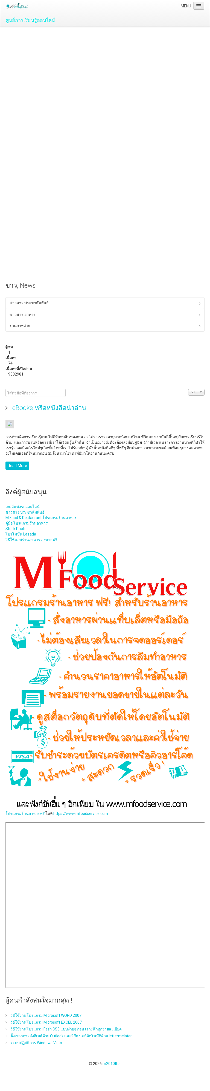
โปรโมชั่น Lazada (20, 534)
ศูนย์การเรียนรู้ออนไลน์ (30, 20)
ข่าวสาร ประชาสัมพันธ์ (29, 303)
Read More (17, 465)
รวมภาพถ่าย (20, 325)
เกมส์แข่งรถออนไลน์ (22, 507)
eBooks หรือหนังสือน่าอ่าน (48, 408)
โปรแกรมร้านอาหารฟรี (25, 813)
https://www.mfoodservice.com (80, 813)
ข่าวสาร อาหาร (23, 314)
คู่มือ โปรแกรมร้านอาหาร (26, 523)
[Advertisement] (105, 68)
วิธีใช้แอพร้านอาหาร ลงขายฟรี (31, 539)
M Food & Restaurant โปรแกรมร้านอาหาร (41, 518)
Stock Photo (16, 528)
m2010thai (112, 1063)
